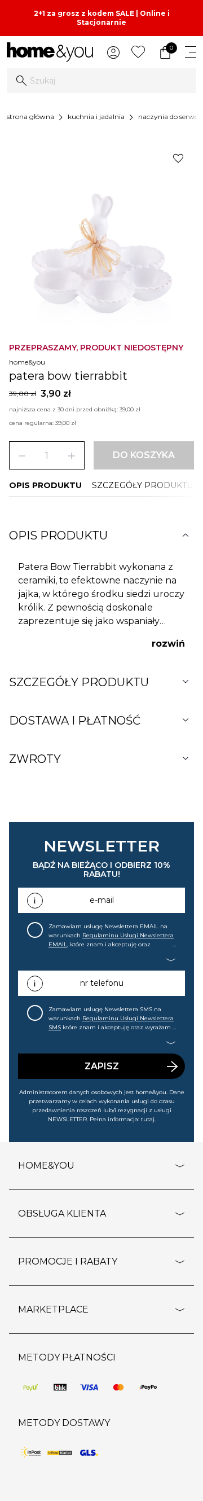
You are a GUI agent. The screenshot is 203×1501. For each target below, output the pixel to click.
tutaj (148, 1119)
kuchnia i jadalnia (96, 116)
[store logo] (50, 52)
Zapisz (102, 1066)
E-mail (102, 900)
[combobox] (101, 80)
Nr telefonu (101, 983)
